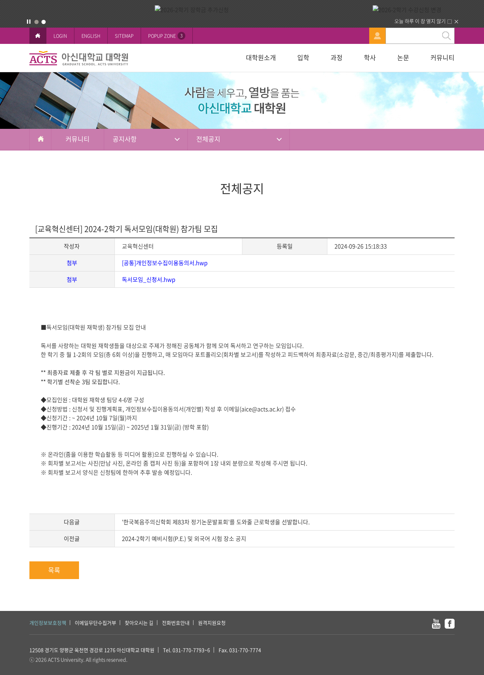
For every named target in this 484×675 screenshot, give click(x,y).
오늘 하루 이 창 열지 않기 (420, 20)
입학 (303, 57)
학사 (370, 57)
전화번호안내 (176, 622)
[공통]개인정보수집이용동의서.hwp (165, 262)
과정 (337, 57)
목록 (54, 570)
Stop (29, 21)
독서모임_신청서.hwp (148, 279)
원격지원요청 (212, 622)
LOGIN (60, 35)
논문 (403, 57)
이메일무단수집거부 (95, 622)
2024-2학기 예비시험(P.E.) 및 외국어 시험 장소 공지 (184, 538)
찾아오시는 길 (139, 622)
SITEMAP (124, 35)
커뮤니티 (442, 57)
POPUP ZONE (165, 35)
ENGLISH (90, 35)
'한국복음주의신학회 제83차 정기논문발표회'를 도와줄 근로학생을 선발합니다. (216, 521)
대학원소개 (261, 57)
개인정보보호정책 (47, 622)
